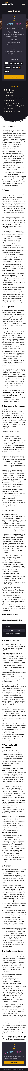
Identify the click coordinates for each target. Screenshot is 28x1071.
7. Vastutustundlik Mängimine (14, 106)
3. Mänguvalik (9, 95)
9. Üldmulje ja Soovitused (12, 111)
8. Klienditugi (8, 108)
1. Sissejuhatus (9, 90)
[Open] (23, 4)
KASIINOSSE (14, 77)
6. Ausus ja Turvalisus (11, 103)
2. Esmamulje (8, 92)
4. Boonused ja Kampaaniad (13, 98)
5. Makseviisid (9, 100)
